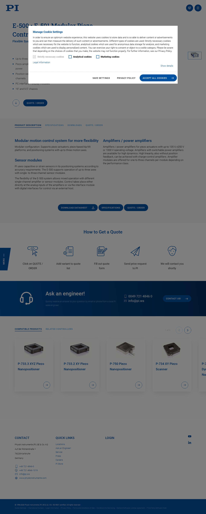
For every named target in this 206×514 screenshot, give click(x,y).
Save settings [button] (101, 78)
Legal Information (41, 62)
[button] (158, 77)
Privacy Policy (126, 78)
